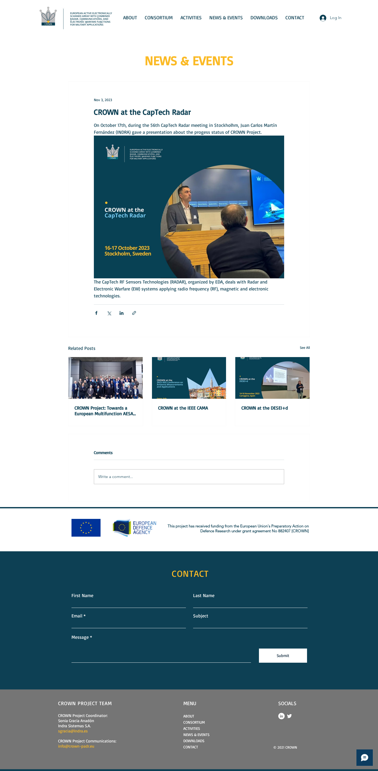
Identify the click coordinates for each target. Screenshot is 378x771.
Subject (200, 615)
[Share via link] (134, 313)
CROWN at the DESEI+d (264, 408)
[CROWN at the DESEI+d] (272, 378)
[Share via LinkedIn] (121, 313)
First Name (82, 595)
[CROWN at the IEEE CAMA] (189, 378)
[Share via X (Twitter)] (108, 313)
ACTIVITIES (191, 728)
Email (76, 615)
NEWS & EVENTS (196, 734)
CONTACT (190, 747)
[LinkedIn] (281, 716)
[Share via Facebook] (96, 313)
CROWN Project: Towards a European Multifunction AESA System (104, 410)
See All (305, 347)
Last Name (203, 595)
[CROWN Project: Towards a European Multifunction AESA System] (105, 378)
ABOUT (188, 716)
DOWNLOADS (193, 740)
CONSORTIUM (194, 722)
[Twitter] (289, 716)
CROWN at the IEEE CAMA (183, 408)
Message (80, 637)
